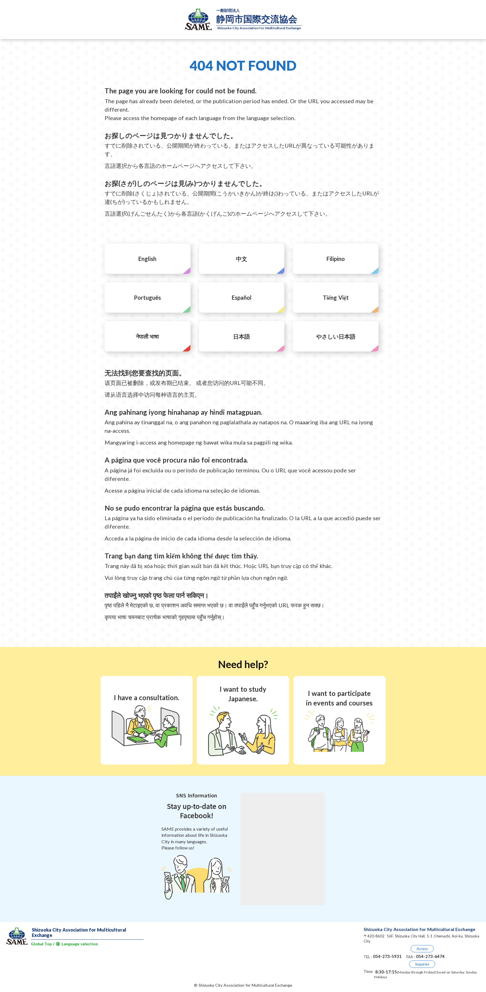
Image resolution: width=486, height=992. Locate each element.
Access (422, 948)
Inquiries (422, 964)
